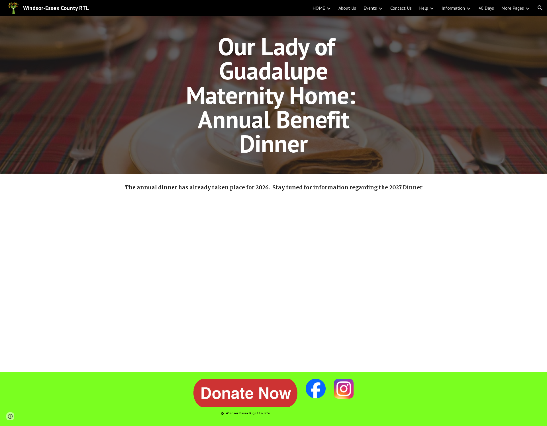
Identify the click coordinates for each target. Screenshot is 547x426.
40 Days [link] (486, 8)
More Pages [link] (512, 8)
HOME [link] (319, 8)
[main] (273, 95)
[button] (540, 8)
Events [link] (370, 8)
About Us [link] (347, 8)
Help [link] (423, 8)
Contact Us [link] (401, 8)
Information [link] (453, 8)
